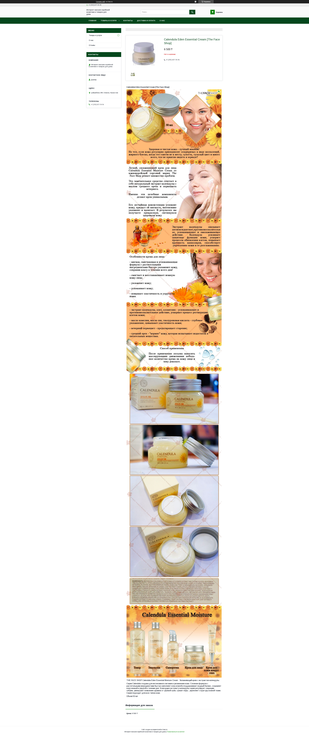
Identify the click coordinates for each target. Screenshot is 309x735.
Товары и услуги (108, 20)
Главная (92, 20)
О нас (162, 20)
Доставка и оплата (146, 20)
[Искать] (192, 12)
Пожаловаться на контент (176, 732)
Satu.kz (165, 729)
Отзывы (92, 45)
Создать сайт (100, 2)
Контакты (128, 20)
